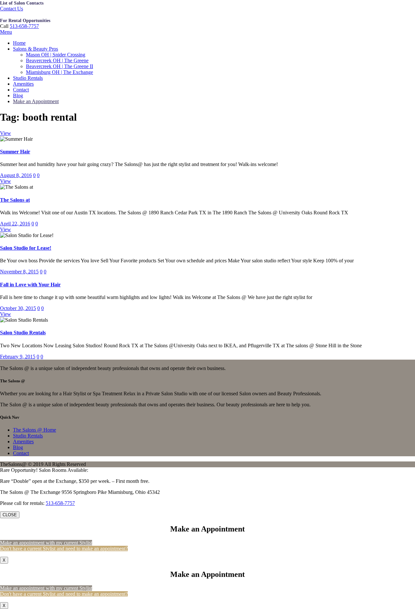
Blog (18, 95)
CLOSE (10, 514)
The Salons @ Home (34, 430)
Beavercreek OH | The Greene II (59, 66)
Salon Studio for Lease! (25, 248)
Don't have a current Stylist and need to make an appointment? (64, 548)
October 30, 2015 (18, 308)
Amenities (23, 84)
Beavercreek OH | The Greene (57, 60)
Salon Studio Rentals (23, 332)
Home (19, 43)
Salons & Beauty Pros (35, 49)
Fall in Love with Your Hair (30, 284)
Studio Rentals (28, 78)
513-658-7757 (24, 26)
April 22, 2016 (15, 223)
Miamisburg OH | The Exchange (59, 72)
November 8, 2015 (19, 271)
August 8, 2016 (16, 175)
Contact (21, 89)
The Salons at (15, 200)
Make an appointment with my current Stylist (46, 542)
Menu (6, 32)
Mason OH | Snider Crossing (55, 54)
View (5, 133)
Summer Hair (15, 151)
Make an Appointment (36, 101)
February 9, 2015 (17, 356)
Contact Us (11, 8)
